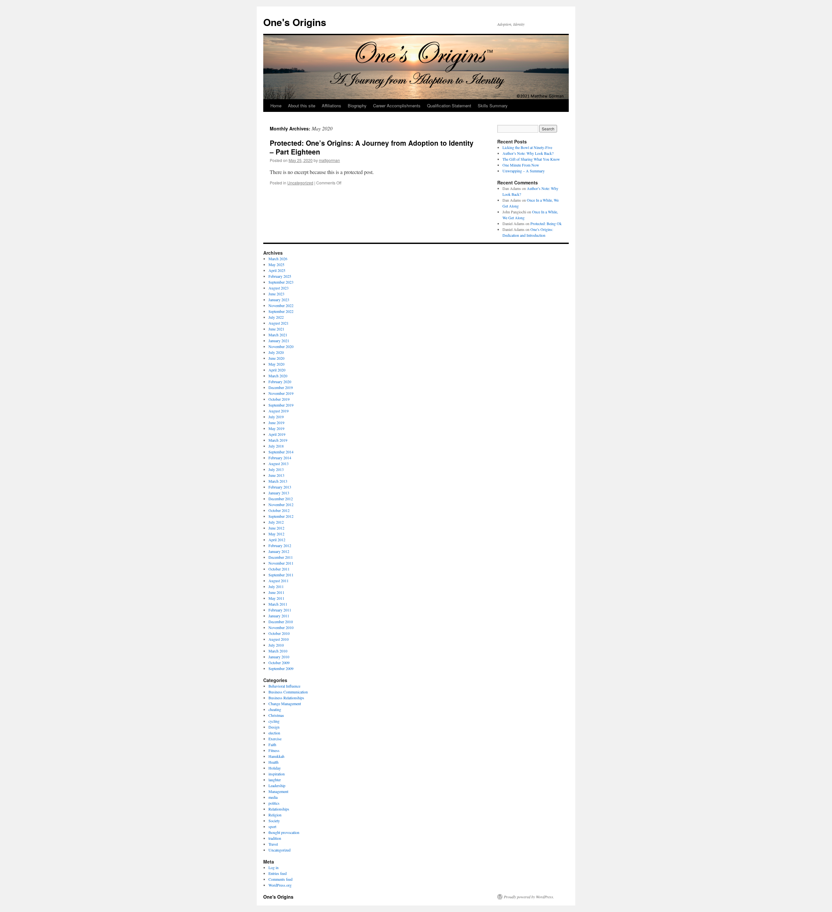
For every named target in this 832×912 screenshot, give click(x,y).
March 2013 (277, 481)
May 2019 (276, 428)
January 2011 (278, 615)
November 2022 (280, 305)
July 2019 (276, 416)
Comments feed (280, 879)
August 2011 (278, 580)
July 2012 (276, 522)
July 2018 (276, 446)
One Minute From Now (520, 165)
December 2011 (280, 557)
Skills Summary (493, 105)
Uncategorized (300, 182)
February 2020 (279, 381)
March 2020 (277, 375)
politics (274, 803)
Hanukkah (276, 756)
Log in (273, 867)
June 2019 (276, 422)
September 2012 (280, 516)
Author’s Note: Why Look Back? (527, 153)
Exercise (274, 738)
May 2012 (276, 533)
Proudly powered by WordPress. (529, 896)
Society (274, 820)
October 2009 (279, 662)
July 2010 (276, 645)
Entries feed (277, 873)
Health (273, 762)
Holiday (274, 768)
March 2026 (277, 258)
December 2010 (280, 621)
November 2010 (280, 627)
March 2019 (277, 440)
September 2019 (280, 405)
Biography (357, 105)
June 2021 (276, 328)
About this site (301, 105)
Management (278, 791)
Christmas (276, 715)
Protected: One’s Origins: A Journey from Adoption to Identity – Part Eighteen (372, 147)
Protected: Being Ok (546, 223)
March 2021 (277, 334)
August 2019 (278, 410)
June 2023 (276, 293)
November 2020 (280, 346)
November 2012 (280, 504)
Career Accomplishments (397, 105)
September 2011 (280, 574)
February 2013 (279, 487)
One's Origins (294, 22)
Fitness (274, 750)
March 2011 (277, 604)
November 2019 (280, 393)
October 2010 (279, 633)
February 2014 (279, 457)
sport (272, 826)
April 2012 (276, 539)
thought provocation (283, 832)
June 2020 (276, 358)
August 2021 (278, 323)
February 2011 (279, 609)
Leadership (276, 785)
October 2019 (279, 399)
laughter (274, 779)
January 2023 (278, 299)
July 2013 (276, 469)
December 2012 (280, 498)
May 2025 (276, 264)
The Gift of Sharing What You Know (531, 159)
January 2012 (278, 551)
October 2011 (279, 568)
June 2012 (276, 527)
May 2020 (276, 364)
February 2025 (279, 276)
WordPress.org (280, 885)
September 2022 (280, 311)
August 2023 (278, 287)
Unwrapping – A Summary (523, 170)
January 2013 (278, 492)
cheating (274, 709)
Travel (273, 844)
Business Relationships (286, 697)
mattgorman (329, 160)
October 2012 (279, 510)
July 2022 (276, 317)
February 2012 (279, 545)
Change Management (284, 703)
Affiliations (331, 105)
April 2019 (276, 434)
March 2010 (277, 650)
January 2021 (278, 340)
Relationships (278, 808)
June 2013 (276, 475)
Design (274, 727)
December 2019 (280, 387)
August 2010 (278, 639)
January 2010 (278, 656)
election (274, 732)
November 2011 (280, 563)
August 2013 (278, 463)
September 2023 (280, 282)
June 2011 (276, 592)
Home (275, 105)
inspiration (276, 773)
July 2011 (276, 586)
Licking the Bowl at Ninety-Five (527, 147)
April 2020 (276, 369)
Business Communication (288, 691)
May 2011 (276, 598)
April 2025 (276, 270)
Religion (274, 814)
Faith (272, 744)
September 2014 (280, 451)
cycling (274, 721)
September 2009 (280, 668)
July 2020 (276, 352)
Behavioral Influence (284, 686)
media (273, 797)
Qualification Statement (449, 105)
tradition (274, 838)
